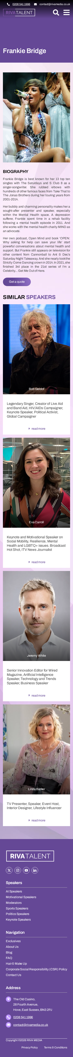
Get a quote (17, 281)
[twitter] (9, 870)
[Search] (56, 12)
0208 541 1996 (21, 4)
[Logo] (19, 10)
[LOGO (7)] (30, 850)
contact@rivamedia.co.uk (55, 4)
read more (38, 428)
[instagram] (17, 870)
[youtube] (26, 870)
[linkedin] (35, 870)
